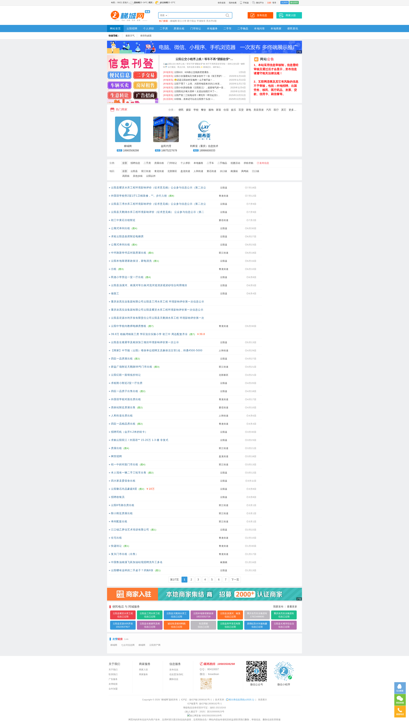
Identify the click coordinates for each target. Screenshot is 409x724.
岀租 (113, 269)
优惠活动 (235, 163)
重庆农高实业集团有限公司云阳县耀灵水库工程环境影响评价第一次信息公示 (157, 309)
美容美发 (259, 109)
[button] (130, 100)
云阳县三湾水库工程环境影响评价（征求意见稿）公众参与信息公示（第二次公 (158, 203)
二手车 (228, 28)
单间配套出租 (119, 521)
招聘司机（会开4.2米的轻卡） (129, 432)
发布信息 (264, 163)
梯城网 (173, 21)
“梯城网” (165, 699)
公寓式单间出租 (120, 228)
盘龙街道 (185, 171)
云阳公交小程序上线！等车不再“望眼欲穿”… (204, 59)
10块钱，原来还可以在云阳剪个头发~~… (189, 99)
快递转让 (116, 546)
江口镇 (255, 171)
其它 (283, 109)
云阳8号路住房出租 (122, 505)
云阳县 (134, 171)
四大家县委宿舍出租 (123, 480)
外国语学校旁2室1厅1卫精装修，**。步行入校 (139, 195)
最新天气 (130, 35)
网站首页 (115, 28)
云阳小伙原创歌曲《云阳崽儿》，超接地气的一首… (194, 87)
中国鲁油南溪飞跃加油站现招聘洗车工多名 (137, 562)
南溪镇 (234, 171)
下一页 (235, 579)
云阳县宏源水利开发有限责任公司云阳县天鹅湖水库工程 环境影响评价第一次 (157, 317)
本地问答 (259, 28)
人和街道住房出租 (122, 415)
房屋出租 (179, 28)
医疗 (276, 109)
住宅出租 (116, 537)
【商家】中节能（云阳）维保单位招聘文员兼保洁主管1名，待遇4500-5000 (156, 350)
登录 (274, 3)
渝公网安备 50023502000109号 (206, 715)
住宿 (226, 109)
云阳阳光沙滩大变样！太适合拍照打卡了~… (190, 91)
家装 (218, 109)
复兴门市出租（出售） (124, 554)
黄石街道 (211, 171)
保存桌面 (221, 3)
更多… (292, 109)
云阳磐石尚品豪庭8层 (124, 489)
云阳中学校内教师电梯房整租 (128, 326)
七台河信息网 (128, 645)
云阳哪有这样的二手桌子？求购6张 (132, 570)
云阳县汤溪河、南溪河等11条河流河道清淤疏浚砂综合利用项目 (149, 285)
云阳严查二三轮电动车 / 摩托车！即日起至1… (191, 95)
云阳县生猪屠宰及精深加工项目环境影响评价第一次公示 (145, 342)
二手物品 (242, 28)
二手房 (164, 28)
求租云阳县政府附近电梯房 (127, 236)
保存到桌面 (145, 35)
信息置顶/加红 (176, 674)
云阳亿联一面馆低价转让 (126, 374)
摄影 (188, 109)
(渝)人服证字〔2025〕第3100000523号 (204, 711)
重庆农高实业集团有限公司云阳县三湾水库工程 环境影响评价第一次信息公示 (157, 301)
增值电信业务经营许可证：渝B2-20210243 (204, 707)
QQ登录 (284, 2)
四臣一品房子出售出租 (124, 391)
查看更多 (292, 606)
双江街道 (146, 171)
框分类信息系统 (241, 699)
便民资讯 (292, 28)
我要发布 (278, 606)
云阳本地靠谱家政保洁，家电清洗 (131, 260)
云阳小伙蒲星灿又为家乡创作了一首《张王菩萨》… (194, 76)
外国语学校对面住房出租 (126, 399)
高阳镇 (125, 176)
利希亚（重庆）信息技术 (204, 146)
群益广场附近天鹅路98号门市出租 (131, 366)
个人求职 (148, 28)
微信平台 (260, 3)
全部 (124, 163)
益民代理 (166, 146)
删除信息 (173, 679)
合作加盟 (113, 688)
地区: (112, 171)
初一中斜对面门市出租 (124, 464)
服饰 (211, 109)
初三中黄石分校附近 (123, 220)
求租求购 (248, 163)
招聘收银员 (118, 497)
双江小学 (181, 21)
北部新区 (172, 171)
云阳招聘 (132, 28)
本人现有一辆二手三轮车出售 (128, 472)
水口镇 (223, 171)
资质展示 (262, 699)
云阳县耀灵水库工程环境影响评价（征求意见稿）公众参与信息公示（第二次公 (158, 187)
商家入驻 (143, 669)
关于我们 (113, 669)
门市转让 (195, 28)
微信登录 (294, 2)
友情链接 (113, 684)
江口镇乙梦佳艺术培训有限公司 (130, 529)
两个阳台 (191, 21)
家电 (248, 109)
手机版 (246, 3)
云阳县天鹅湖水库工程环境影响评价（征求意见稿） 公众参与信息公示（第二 (157, 212)
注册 (269, 3)
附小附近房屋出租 (122, 513)
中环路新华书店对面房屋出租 (128, 252)
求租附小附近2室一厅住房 (127, 383)
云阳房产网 (154, 645)
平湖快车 (201, 21)
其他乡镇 (138, 176)
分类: (112, 163)
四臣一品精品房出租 (123, 423)
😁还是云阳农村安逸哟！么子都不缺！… (189, 80)
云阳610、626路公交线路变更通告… (187, 72)
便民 (181, 109)
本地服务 (212, 28)
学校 (196, 109)
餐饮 (203, 109)
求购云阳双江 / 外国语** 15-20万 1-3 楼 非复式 (139, 440)
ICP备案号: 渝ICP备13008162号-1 (204, 703)
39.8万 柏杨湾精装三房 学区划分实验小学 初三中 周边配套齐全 (149, 334)
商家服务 (143, 674)
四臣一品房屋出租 (122, 358)
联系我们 (113, 674)
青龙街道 (159, 171)
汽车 (268, 109)
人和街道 (198, 171)
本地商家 (276, 28)
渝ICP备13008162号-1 (200, 699)
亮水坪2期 (211, 21)
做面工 (115, 293)
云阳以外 (151, 176)
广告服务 (113, 679)
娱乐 (233, 109)
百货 (241, 109)
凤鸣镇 (244, 171)
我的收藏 (232, 3)
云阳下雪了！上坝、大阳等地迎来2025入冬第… (192, 83)
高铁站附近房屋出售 (123, 407)
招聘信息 (135, 163)
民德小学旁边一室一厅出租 (127, 277)
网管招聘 (116, 456)
